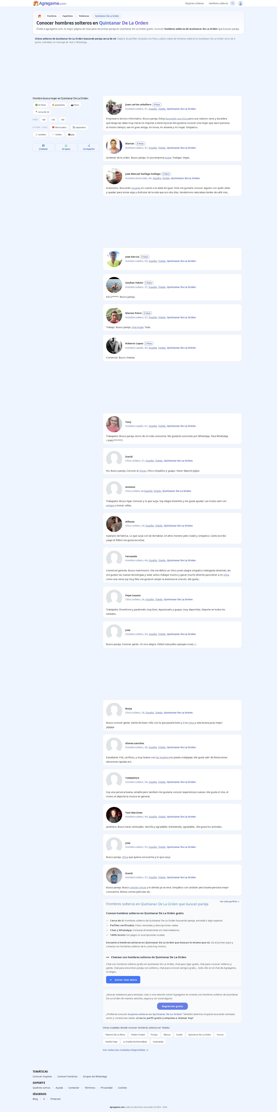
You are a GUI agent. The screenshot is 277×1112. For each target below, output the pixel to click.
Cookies (122, 1087)
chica (226, 574)
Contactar (73, 1087)
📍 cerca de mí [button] (42, 111)
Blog (35, 1098)
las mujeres (162, 757)
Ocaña (179, 1034)
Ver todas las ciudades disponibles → (125, 1049)
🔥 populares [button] (58, 104)
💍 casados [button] (40, 134)
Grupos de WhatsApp (95, 1076)
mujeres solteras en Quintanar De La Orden (154, 1014)
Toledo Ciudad (138, 1034)
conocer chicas (138, 887)
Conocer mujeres (42, 1076)
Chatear (43, 148)
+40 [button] (43, 119)
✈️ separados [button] (79, 127)
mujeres (135, 187)
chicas (142, 470)
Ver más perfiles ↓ (229, 901)
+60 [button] (62, 119)
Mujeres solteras (194, 3)
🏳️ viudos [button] (57, 134)
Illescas (167, 1034)
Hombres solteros (218, 3)
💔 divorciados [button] (59, 127)
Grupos (66, 148)
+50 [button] (53, 119)
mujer (168, 157)
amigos (110, 505)
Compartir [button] (89, 148)
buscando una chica (176, 118)
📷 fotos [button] (75, 104)
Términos (90, 1087)
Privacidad (107, 1087)
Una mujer (137, 327)
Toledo (162, 108)
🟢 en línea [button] (40, 104)
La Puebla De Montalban (135, 1041)
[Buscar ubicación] (233, 3)
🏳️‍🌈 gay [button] (71, 134)
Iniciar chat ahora (123, 979)
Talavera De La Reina (115, 1034)
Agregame (52, 3)
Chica (125, 857)
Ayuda (59, 1087)
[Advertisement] (129, 70)
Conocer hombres (67, 1076)
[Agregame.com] (39, 16)
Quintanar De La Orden (199, 1034)
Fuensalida (158, 1041)
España (153, 108)
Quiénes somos (41, 1087)
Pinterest (55, 1098)
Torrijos (154, 1034)
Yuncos (220, 1034)
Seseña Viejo (111, 1041)
